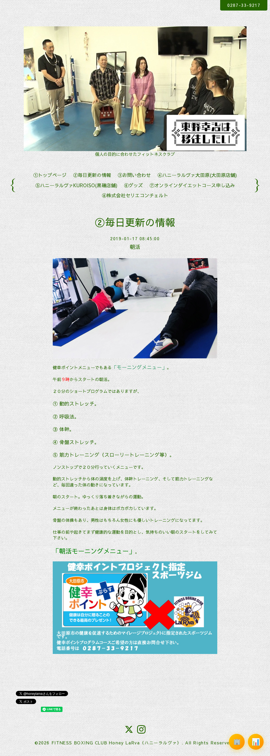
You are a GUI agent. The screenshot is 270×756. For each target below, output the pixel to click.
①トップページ (49, 175)
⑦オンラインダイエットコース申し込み (192, 185)
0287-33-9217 (243, 5)
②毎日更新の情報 (92, 175)
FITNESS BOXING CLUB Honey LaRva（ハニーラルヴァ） (116, 742)
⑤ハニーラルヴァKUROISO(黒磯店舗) (76, 185)
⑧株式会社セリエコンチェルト (135, 195)
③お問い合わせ (134, 175)
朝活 (135, 246)
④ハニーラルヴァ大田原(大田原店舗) (197, 175)
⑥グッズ (133, 185)
